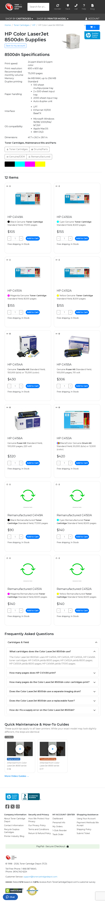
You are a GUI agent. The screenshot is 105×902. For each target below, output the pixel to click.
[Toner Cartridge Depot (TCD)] (13, 7)
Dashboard (57, 818)
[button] (20, 749)
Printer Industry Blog (14, 836)
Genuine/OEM (17, 156)
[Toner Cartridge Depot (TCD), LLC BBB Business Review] (31, 796)
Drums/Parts (40, 149)
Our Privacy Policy (37, 825)
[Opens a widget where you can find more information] (10, 897)
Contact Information (14, 825)
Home (8, 25)
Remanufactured (40, 156)
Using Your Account (86, 818)
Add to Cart (33, 238)
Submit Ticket (83, 833)
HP (33, 25)
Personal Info (58, 822)
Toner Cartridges (21, 25)
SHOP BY (18, 18)
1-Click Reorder (59, 830)
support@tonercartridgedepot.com (40, 876)
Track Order (57, 834)
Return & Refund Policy (39, 833)
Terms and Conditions (38, 829)
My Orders (57, 826)
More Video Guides (17, 776)
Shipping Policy (84, 829)
